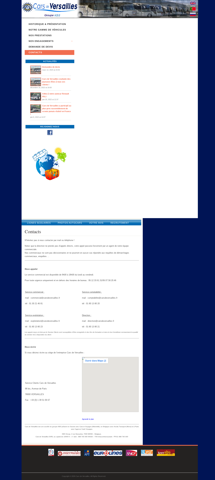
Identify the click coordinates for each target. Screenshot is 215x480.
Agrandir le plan (88, 419)
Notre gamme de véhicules (47, 29)
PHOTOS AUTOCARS (70, 223)
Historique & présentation (47, 24)
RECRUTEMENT (119, 223)
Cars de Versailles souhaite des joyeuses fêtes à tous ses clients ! (56, 82)
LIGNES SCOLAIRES (39, 223)
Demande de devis (41, 46)
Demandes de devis (51, 67)
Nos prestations (40, 35)
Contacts (35, 52)
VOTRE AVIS (96, 223)
